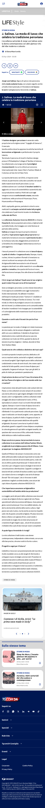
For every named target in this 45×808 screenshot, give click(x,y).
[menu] (3, 3)
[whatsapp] (13, 711)
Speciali (5, 728)
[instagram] (8, 711)
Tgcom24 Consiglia (10, 744)
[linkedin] (23, 711)
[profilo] (41, 3)
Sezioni (5, 720)
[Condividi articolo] (4, 65)
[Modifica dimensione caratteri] (15, 65)
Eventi (5, 751)
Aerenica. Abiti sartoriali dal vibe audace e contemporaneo (28, 678)
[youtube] (33, 711)
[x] (18, 711)
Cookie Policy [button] (27, 766)
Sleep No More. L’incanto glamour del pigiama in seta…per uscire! (27, 656)
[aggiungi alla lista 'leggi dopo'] (9, 65)
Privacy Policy (7, 769)
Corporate (5, 766)
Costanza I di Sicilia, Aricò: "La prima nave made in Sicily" (19, 620)
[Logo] (22, 4)
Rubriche (6, 736)
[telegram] (28, 711)
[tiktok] (38, 711)
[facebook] (3, 711)
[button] (22, 4)
